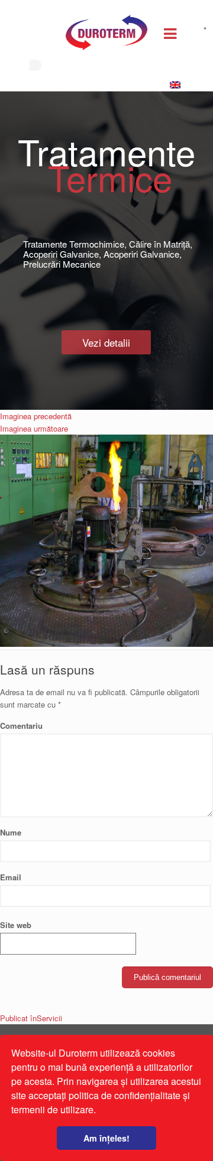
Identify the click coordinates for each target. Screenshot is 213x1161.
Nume (10, 832)
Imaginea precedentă (36, 416)
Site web (15, 924)
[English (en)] (178, 85)
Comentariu (103, 725)
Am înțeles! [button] (106, 1138)
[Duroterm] (106, 35)
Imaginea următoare (34, 428)
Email (10, 877)
